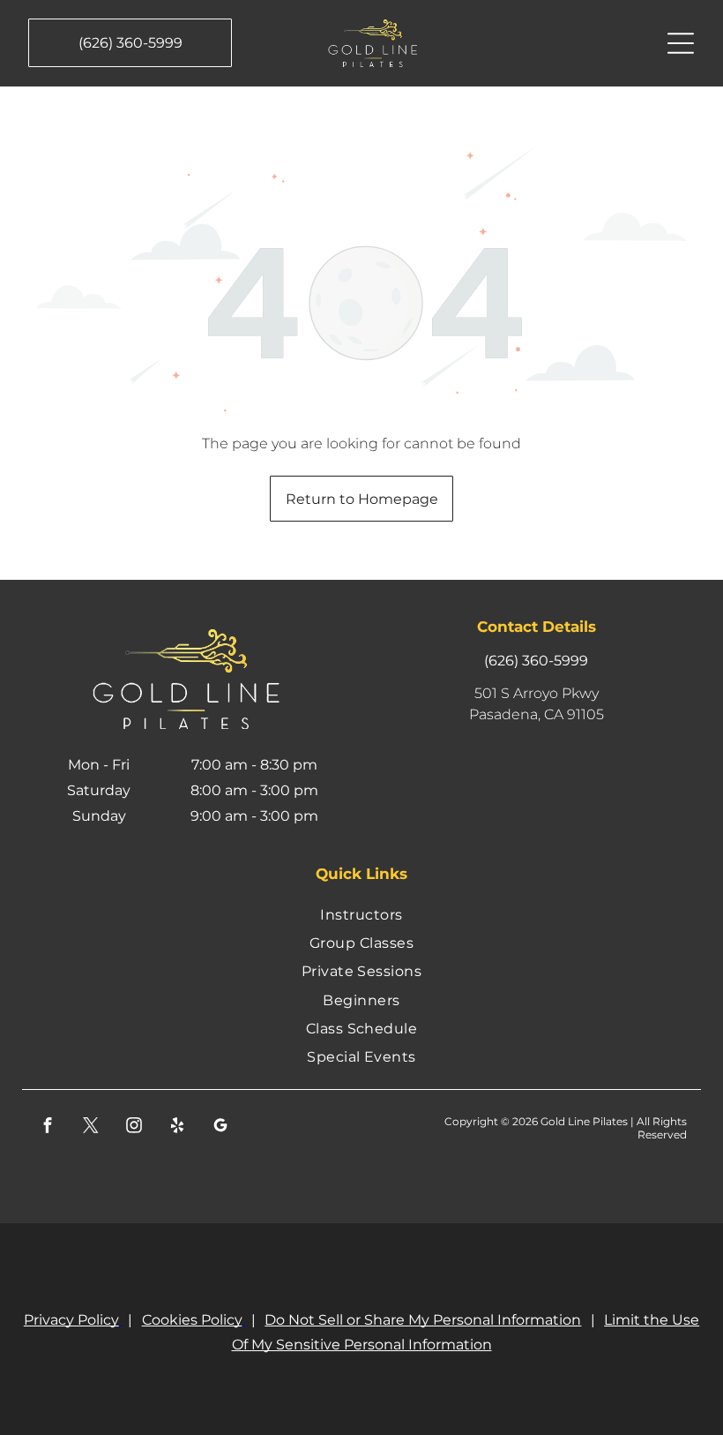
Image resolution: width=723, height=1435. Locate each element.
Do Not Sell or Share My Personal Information (423, 1319)
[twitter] (91, 1128)
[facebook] (48, 1128)
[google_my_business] (221, 1128)
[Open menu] (680, 43)
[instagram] (134, 1128)
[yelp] (178, 1128)
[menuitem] (362, 913)
